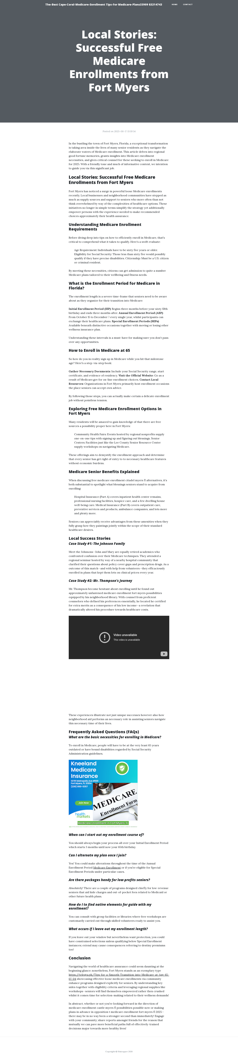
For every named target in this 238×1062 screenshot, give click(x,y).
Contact (188, 4)
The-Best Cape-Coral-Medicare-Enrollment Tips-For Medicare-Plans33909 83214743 (103, 4)
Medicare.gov (89, 379)
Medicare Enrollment (107, 867)
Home (175, 4)
